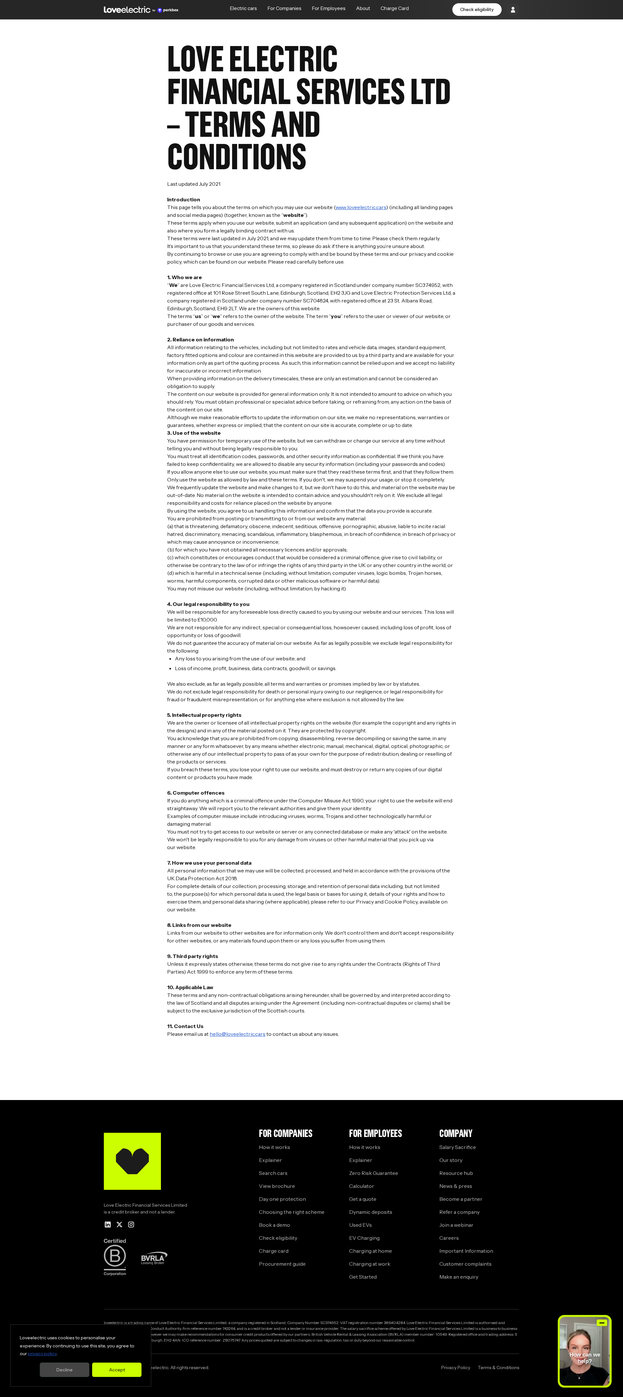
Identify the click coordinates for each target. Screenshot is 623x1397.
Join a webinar (456, 1225)
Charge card (273, 1251)
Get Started (363, 1276)
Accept (117, 1370)
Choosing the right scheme (291, 1212)
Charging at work (369, 1264)
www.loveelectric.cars (361, 207)
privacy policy (42, 1353)
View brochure (277, 1186)
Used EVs (360, 1225)
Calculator (361, 1186)
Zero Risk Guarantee (373, 1173)
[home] (141, 9)
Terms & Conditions (498, 1367)
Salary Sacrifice (457, 1147)
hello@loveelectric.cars (237, 1034)
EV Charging (364, 1238)
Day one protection (282, 1199)
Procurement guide (282, 1264)
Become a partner (461, 1199)
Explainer (270, 1160)
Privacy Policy (455, 1367)
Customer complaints (465, 1264)
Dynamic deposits (370, 1212)
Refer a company (459, 1212)
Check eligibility (477, 9)
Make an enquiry (458, 1276)
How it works (274, 1147)
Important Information (466, 1251)
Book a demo (274, 1225)
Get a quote (362, 1199)
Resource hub (456, 1173)
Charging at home (370, 1251)
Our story (450, 1160)
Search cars (273, 1173)
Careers (449, 1238)
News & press (455, 1186)
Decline (64, 1370)
